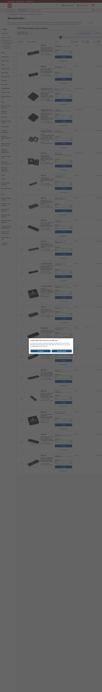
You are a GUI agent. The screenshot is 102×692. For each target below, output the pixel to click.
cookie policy (35, 346)
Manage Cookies (61, 351)
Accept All (40, 351)
